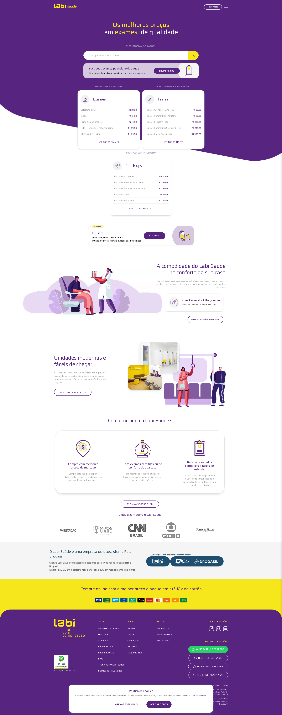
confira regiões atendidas (205, 319)
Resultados (213, 6)
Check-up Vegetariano (123, 200)
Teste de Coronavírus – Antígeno (161, 115)
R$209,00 (164, 182)
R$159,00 (196, 122)
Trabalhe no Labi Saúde (111, 664)
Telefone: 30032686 (210, 658)
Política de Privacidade (110, 670)
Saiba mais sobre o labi (140, 504)
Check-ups (133, 640)
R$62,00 (197, 116)
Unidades (103, 634)
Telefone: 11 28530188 (210, 666)
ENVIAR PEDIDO (166, 70)
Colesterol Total (88, 109)
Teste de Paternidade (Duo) (158, 134)
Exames (131, 628)
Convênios (104, 640)
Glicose (84, 115)
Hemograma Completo (92, 121)
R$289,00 (164, 200)
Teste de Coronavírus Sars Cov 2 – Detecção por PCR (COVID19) (163, 127)
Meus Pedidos (164, 634)
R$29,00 (132, 128)
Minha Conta (164, 628)
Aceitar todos (159, 704)
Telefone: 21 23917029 (210, 675)
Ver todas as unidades (73, 392)
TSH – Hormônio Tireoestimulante (97, 127)
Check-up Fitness (121, 194)
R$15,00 (133, 122)
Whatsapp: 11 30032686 (210, 649)
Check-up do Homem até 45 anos (129, 188)
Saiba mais (154, 235)
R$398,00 (196, 134)
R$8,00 (133, 110)
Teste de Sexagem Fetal (156, 121)
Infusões (132, 646)
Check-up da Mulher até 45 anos (128, 182)
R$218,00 (196, 128)
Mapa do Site (134, 652)
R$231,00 (164, 194)
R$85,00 (132, 134)
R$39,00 (197, 110)
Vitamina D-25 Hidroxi (91, 134)
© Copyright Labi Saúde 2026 (64, 671)
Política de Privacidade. (196, 695)
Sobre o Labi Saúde (108, 628)
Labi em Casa (105, 646)
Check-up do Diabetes (123, 176)
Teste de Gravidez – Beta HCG (159, 109)
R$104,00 (164, 176)
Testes (131, 634)
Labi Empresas (106, 652)
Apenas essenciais (126, 704)
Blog (100, 658)
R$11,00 (133, 116)
